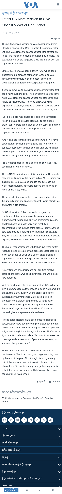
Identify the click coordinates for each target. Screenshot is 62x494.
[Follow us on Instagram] (24, 420)
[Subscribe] (50, 420)
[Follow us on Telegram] (30, 420)
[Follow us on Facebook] (4, 420)
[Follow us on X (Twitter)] (11, 420)
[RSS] (37, 420)
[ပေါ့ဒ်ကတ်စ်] (43, 420)
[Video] (27, 490)
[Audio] (40, 490)
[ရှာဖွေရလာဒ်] (53, 490)
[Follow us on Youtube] (17, 420)
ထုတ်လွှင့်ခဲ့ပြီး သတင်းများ (15, 12)
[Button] (55, 38)
